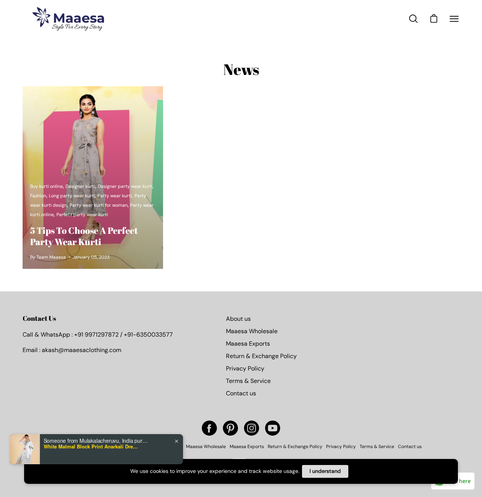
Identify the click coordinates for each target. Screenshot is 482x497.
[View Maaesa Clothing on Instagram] (251, 428)
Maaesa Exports (248, 344)
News (241, 69)
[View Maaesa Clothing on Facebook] (209, 428)
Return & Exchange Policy (261, 356)
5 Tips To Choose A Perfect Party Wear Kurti (84, 236)
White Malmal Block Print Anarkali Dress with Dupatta (91, 447)
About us (238, 319)
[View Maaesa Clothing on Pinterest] (230, 428)
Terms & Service (248, 381)
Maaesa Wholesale (252, 331)
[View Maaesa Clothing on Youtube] (272, 428)
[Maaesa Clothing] (70, 19)
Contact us (241, 393)
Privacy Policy (245, 368)
